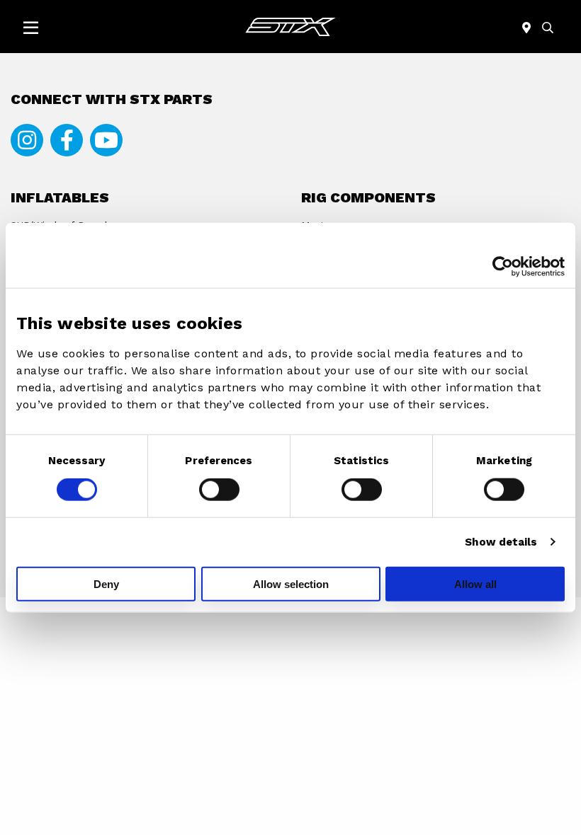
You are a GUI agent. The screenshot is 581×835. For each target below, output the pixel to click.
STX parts (290, 26)
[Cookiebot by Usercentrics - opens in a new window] (503, 266)
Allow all (475, 583)
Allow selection (291, 583)
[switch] (219, 489)
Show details (501, 542)
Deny (106, 583)
